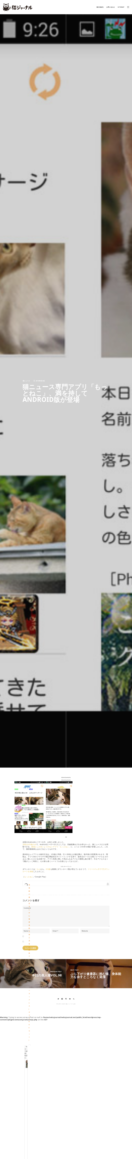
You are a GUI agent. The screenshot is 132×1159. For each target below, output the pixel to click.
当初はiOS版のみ (29, 844)
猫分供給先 (100, 7)
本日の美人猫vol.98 (47, 975)
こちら (37, 869)
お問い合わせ (110, 7)
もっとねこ (28, 877)
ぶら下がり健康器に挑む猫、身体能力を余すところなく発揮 (95, 975)
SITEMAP (121, 7)
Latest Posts (26, 1054)
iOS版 (48, 869)
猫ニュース (26, 381)
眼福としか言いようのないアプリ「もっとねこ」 (51, 847)
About (26, 1048)
